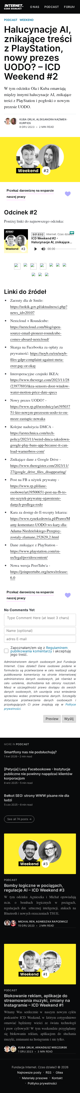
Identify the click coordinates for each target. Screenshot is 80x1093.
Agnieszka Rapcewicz (52, 921)
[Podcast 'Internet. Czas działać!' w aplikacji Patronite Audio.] (43, 266)
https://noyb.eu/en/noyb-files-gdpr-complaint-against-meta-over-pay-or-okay (38, 359)
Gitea (59, 1072)
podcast (10, 20)
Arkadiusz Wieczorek (51, 1047)
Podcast (51, 7)
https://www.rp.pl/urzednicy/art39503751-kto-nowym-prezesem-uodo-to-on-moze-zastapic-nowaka (40, 412)
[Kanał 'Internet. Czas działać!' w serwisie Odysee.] (40, 276)
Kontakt (57, 1078)
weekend (26, 20)
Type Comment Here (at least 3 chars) (38, 618)
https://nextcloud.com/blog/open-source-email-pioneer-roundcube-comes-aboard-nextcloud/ (35, 333)
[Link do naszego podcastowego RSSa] (17, 266)
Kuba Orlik (27, 119)
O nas (34, 7)
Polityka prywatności (42, 1083)
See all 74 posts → (19, 819)
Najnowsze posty (29, 1072)
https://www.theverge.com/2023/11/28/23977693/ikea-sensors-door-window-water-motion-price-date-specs (40, 386)
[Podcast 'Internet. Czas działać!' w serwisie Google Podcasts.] (64, 266)
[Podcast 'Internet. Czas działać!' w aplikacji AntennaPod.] (33, 266)
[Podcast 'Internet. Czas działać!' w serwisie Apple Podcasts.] (57, 266)
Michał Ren (26, 921)
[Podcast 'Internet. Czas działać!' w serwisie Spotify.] (51, 266)
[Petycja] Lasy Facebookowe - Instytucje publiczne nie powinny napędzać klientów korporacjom (38, 773)
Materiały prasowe (35, 1078)
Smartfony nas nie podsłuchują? (30, 752)
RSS (48, 1072)
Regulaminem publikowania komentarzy (39, 649)
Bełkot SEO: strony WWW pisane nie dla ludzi (36, 797)
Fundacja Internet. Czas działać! (34, 1067)
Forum (69, 7)
